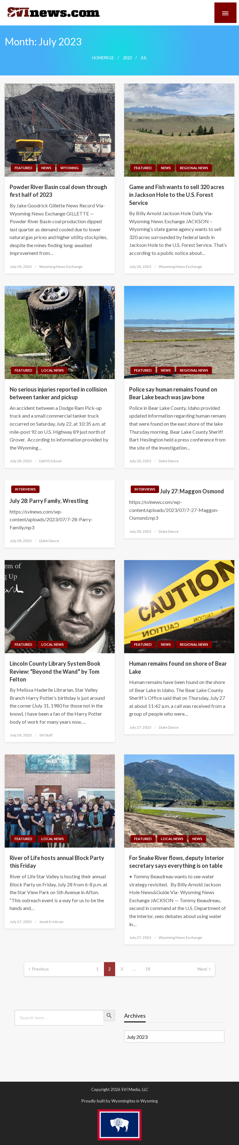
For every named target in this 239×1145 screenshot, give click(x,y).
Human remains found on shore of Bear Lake (178, 667)
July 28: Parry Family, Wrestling (49, 500)
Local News (52, 370)
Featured (23, 168)
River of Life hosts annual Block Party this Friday (57, 861)
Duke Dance (169, 461)
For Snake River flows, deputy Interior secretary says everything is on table (176, 861)
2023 (127, 58)
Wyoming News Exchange (60, 266)
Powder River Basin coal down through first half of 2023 (58, 190)
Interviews (25, 489)
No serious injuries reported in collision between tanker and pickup (58, 393)
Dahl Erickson (50, 461)
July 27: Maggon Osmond (192, 491)
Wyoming (69, 168)
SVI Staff (46, 735)
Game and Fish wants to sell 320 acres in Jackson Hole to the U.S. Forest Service (176, 194)
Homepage (103, 58)
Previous (40, 968)
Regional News (194, 168)
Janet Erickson (51, 921)
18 (147, 968)
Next (202, 968)
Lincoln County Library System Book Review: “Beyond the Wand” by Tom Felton (55, 671)
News (46, 168)
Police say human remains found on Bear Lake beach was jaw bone (173, 393)
